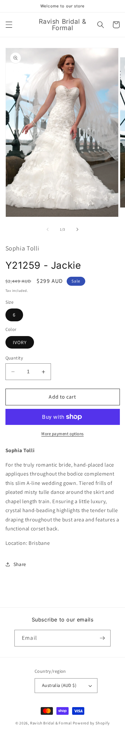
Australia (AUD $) (59, 685)
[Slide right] (77, 229)
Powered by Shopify (91, 723)
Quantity (14, 358)
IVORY (20, 342)
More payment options (62, 433)
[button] (8, 24)
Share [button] (19, 564)
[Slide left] (48, 229)
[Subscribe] (102, 638)
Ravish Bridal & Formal (51, 723)
